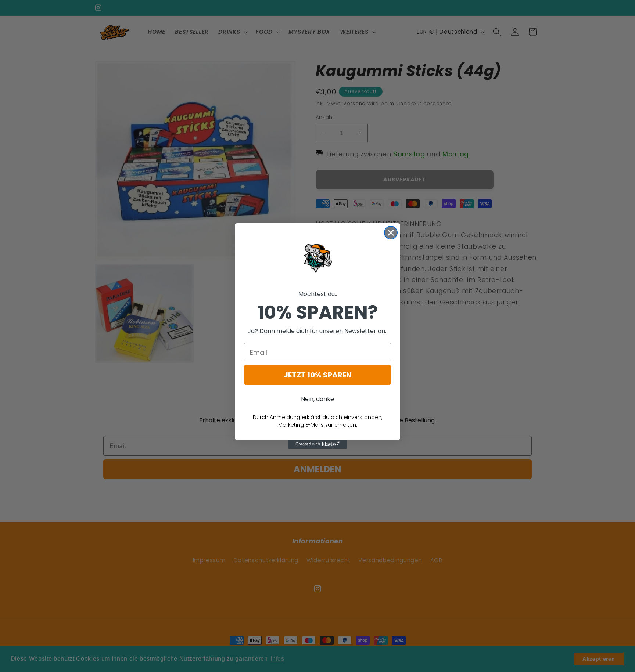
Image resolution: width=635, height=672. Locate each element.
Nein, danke (317, 399)
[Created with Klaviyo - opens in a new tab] (317, 444)
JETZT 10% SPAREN (318, 375)
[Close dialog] (390, 232)
